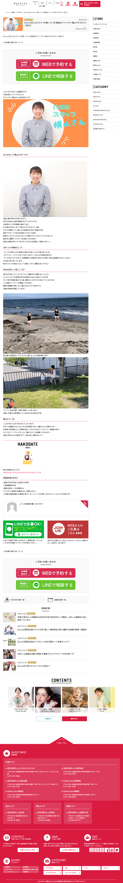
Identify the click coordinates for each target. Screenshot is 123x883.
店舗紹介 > (48, 719)
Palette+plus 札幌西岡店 (72, 781)
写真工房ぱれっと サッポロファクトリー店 (20, 768)
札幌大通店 (96, 79)
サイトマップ (8, 869)
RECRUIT (19, 12)
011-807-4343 (70, 786)
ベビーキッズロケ (70, 873)
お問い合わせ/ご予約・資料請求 (91, 4)
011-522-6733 (14, 786)
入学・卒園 (41, 6)
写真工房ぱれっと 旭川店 (15, 812)
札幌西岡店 (96, 42)
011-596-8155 (70, 774)
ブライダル (35, 3)
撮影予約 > (74, 719)
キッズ (106, 868)
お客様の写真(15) (99, 128)
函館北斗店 (96, 60)
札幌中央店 (96, 28)
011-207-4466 (14, 776)
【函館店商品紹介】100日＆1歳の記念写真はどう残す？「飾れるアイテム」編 (22, 472)
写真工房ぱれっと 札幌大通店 (17, 781)
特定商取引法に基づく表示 (30, 869)
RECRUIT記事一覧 (18, 600)
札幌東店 (96, 38)
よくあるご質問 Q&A (69, 850)
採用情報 (75, 5)
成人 (42, 3)
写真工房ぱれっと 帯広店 (46, 812)
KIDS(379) (96, 96)
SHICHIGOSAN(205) (100, 119)
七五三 (57, 3)
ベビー (50, 3)
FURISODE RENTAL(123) (101, 110)
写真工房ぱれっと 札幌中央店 (73, 768)
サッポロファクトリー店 (100, 24)
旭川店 (95, 47)
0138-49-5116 (74, 820)
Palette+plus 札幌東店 (71, 791)
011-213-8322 (14, 797)
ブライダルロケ (51, 873)
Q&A (61, 5)
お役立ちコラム (97, 69)
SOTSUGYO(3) (98, 124)
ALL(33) (96, 106)
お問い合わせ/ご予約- (27, 850)
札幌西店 (96, 33)
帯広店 (95, 51)
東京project (97, 65)
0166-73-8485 (14, 820)
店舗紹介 (68, 5)
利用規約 (25, 871)
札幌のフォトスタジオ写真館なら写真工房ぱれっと (60, 881)
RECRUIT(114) (98, 115)
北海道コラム (97, 74)
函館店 (13, 12)
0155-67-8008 (44, 820)
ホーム (7, 12)
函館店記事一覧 (60, 600)
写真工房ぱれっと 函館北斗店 (78, 812)
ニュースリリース (9, 871)
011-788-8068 (70, 797)
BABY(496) (97, 92)
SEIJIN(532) (97, 101)
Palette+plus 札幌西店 (15, 791)
